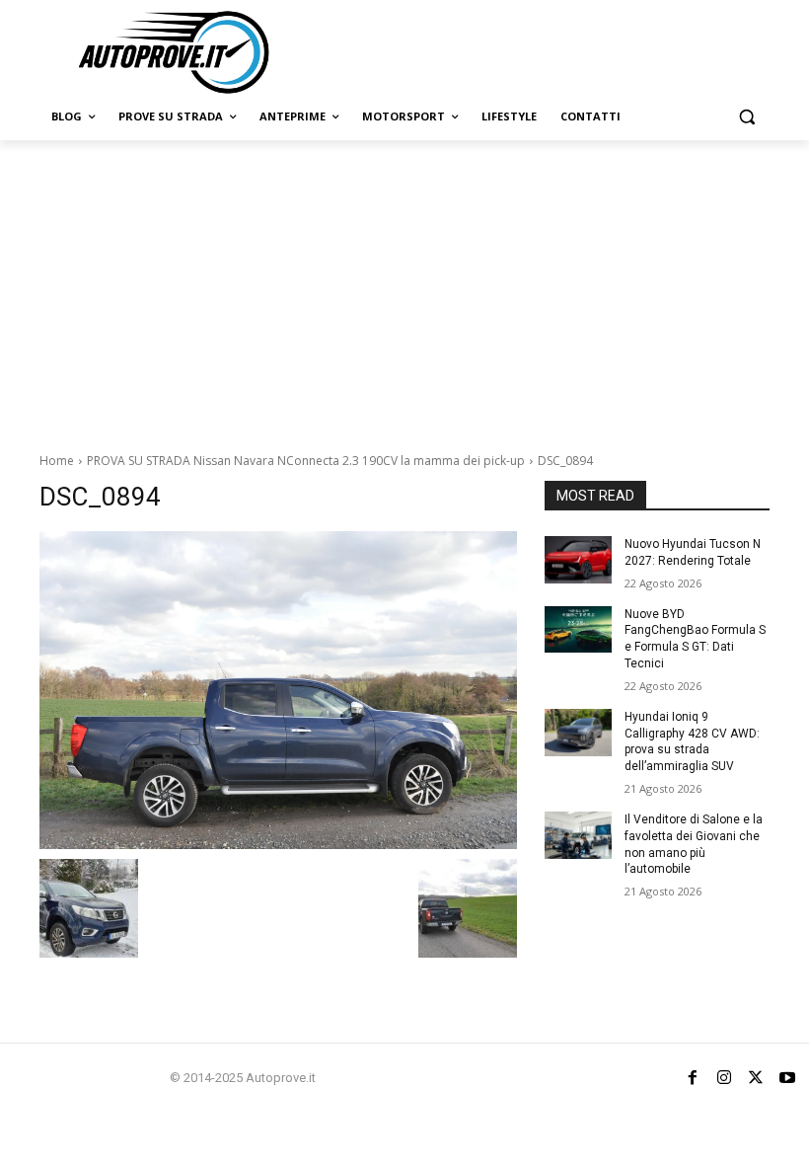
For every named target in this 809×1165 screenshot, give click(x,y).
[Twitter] (756, 1078)
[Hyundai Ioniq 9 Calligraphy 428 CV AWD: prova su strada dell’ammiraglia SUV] (578, 732)
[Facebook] (692, 1078)
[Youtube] (787, 1078)
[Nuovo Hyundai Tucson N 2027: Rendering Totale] (578, 559)
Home (56, 460)
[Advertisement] (404, 288)
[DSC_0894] (278, 690)
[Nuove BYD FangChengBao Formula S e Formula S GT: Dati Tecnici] (578, 630)
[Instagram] (724, 1078)
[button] (746, 117)
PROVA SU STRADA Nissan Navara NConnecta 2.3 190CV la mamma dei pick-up (306, 460)
